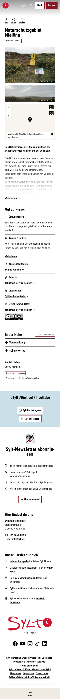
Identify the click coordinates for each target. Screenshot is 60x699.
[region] (30, 122)
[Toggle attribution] (52, 134)
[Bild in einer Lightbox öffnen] (30, 625)
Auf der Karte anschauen (45, 335)
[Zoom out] (8, 112)
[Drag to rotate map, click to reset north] (8, 116)
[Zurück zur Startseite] (5, 5)
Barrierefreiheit (42, 677)
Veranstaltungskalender (27, 578)
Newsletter (15, 673)
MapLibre (12, 134)
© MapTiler (22, 134)
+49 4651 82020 (18, 535)
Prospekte (18, 661)
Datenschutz (42, 673)
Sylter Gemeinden (29, 665)
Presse (32, 657)
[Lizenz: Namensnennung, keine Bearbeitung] (14, 319)
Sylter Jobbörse (18, 588)
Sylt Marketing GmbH (17, 657)
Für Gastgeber (45, 657)
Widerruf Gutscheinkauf (21, 677)
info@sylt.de (18, 539)
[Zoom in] (8, 107)
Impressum (28, 673)
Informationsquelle (19, 561)
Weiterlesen (11, 198)
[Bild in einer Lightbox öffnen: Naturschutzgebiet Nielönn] (30, 65)
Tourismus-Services (35, 661)
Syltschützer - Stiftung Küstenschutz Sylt (29, 669)
